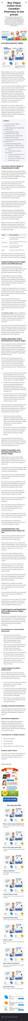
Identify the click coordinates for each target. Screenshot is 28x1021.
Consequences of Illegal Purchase (16, 158)
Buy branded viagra (8, 986)
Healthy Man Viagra (6, 764)
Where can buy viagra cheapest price (13, 824)
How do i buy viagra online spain (12, 847)
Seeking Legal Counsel (13, 160)
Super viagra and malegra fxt (11, 963)
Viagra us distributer (9, 870)
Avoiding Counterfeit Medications (16, 154)
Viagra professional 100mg (10, 917)
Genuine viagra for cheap (10, 894)
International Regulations (14, 156)
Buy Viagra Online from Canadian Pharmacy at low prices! (14, 8)
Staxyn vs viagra (7, 939)
